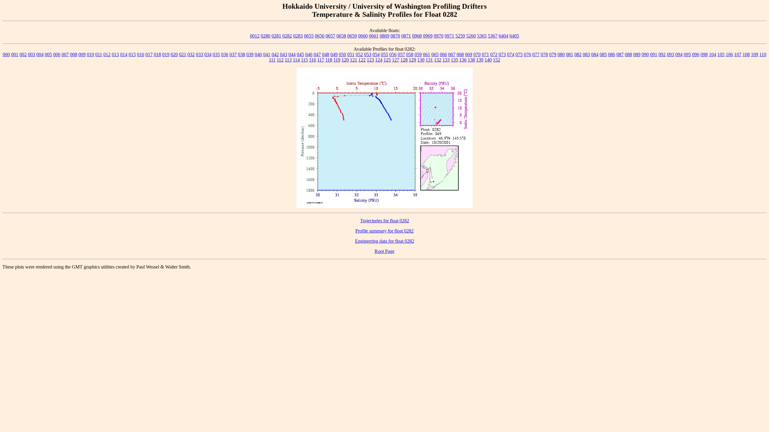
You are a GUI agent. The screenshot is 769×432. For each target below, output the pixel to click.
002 (23, 54)
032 (191, 54)
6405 (514, 35)
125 (387, 59)
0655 (309, 35)
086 (611, 54)
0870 (395, 35)
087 (620, 54)
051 (350, 54)
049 (334, 54)
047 (317, 54)
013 (115, 54)
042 (275, 54)
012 (107, 54)
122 (362, 59)
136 (463, 59)
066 (443, 54)
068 (460, 54)
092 (662, 54)
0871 (406, 35)
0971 (449, 35)
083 (586, 54)
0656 (319, 35)
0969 (428, 35)
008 (73, 54)
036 (224, 54)
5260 (471, 35)
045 (300, 54)
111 (272, 59)
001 (14, 54)
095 (687, 54)
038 (241, 54)
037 (233, 54)
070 (477, 54)
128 (404, 59)
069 (468, 54)
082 (578, 54)
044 (292, 54)
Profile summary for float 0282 (384, 230)
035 (216, 54)
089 (636, 54)
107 (737, 54)
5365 (482, 35)
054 (376, 54)
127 (395, 59)
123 (370, 59)
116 (312, 59)
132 (437, 59)
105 (721, 54)
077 (536, 54)
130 (420, 59)
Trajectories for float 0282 (384, 220)
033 (199, 54)
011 (98, 54)
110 (762, 54)
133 (446, 59)
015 (132, 54)
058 (409, 54)
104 (712, 54)
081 (569, 54)
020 (174, 54)
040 (258, 54)
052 (359, 54)
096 (695, 54)
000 (6, 54)
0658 (341, 35)
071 (485, 54)
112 (280, 59)
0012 (255, 35)
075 (519, 54)
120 (345, 59)
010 (90, 54)
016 (140, 54)
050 (342, 54)
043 (283, 54)
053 (367, 54)
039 (250, 54)
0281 (276, 35)
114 (296, 59)
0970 (438, 35)
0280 (265, 35)
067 (451, 54)
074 (510, 54)
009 (82, 54)
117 (320, 59)
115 (304, 59)
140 (488, 59)
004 (40, 54)
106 (729, 54)
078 (544, 54)
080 (561, 54)
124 (378, 59)
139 (479, 59)
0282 (287, 35)
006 (56, 54)
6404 (503, 35)
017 (149, 54)
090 (645, 54)
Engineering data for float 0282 (384, 241)
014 (123, 54)
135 (454, 59)
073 (502, 54)
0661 (373, 35)
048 (325, 54)
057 (401, 54)
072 (493, 54)
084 (594, 54)
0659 (352, 35)
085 (603, 54)
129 (412, 59)
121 (353, 59)
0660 (363, 35)
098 (704, 54)
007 (65, 54)
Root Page (384, 251)
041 (266, 54)
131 (429, 59)
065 (435, 54)
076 (527, 54)
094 (678, 54)
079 (552, 54)
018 (157, 54)
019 (165, 54)
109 (754, 54)
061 (426, 54)
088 (628, 54)
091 (653, 54)
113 (288, 59)
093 (670, 54)
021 (182, 54)
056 (393, 54)
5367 (492, 35)
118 (328, 59)
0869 (384, 35)
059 (418, 54)
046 (308, 54)
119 (336, 59)
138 (471, 59)
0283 (298, 35)
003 (31, 54)
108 (746, 54)
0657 (330, 35)
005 (48, 54)
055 (384, 54)
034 (207, 54)
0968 (417, 35)
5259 (460, 35)
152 (496, 59)
